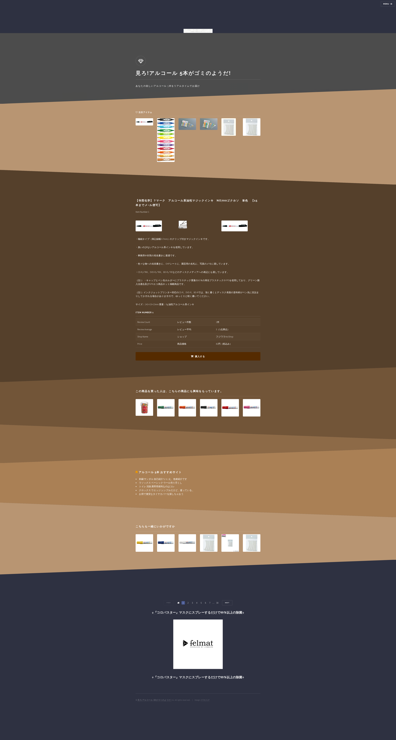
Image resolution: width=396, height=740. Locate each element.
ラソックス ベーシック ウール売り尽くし (160, 482)
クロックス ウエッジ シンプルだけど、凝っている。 (166, 490)
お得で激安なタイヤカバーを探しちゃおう (161, 493)
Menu (386, 4)
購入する (200, 356)
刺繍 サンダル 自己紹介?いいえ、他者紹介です (163, 479)
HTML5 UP (205, 700)
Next (227, 603)
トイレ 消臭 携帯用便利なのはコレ (157, 486)
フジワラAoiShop (224, 336)
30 (217, 602)
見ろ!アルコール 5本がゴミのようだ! (154, 700)
